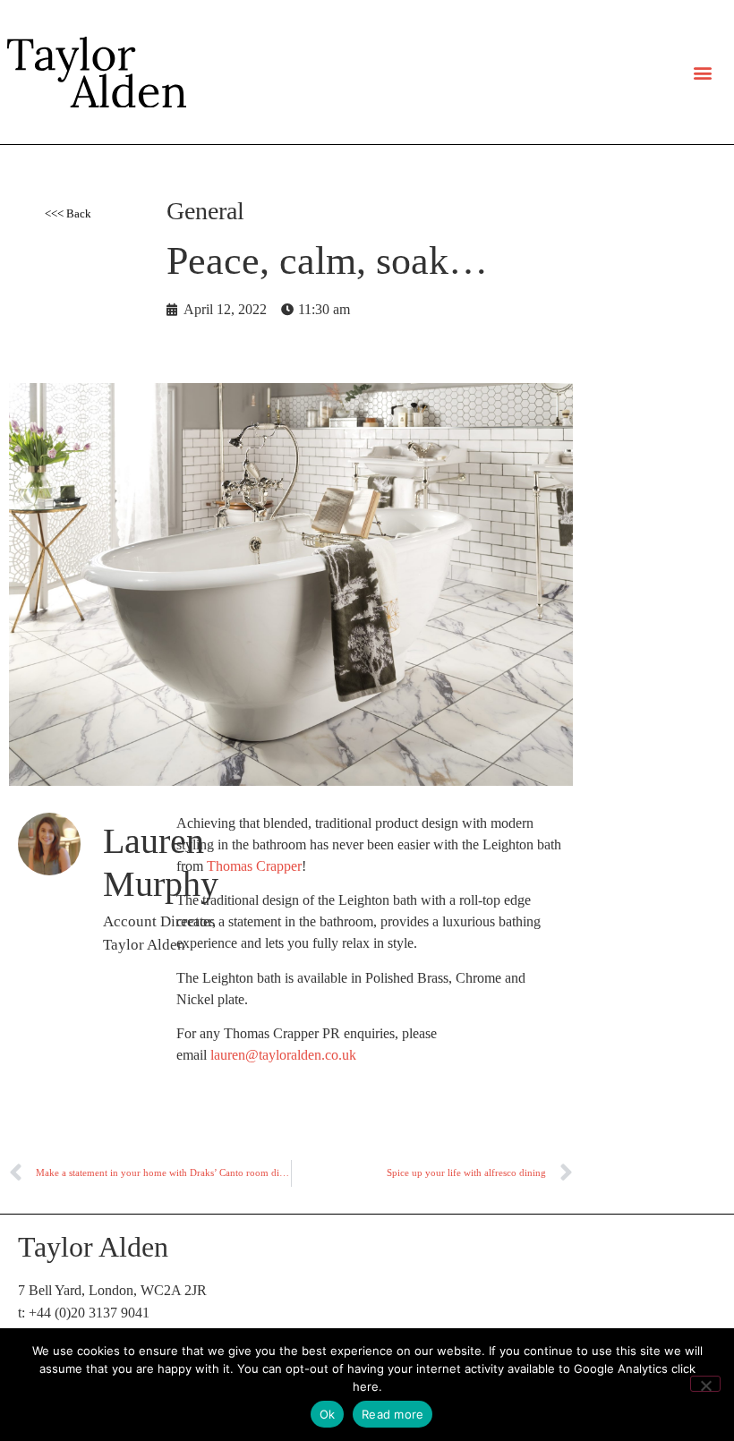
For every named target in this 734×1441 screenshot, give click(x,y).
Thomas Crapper (254, 866)
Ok (328, 1414)
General (205, 211)
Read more (392, 1414)
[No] (705, 1384)
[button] (703, 72)
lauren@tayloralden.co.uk (283, 1054)
